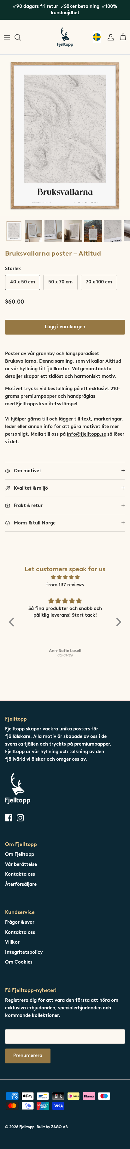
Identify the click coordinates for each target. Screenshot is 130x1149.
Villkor (12, 942)
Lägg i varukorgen (65, 327)
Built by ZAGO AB (52, 1127)
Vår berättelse (21, 864)
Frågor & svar (19, 922)
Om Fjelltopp (19, 854)
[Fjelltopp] (65, 37)
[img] (65, 577)
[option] (65, 135)
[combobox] (97, 37)
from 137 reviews (65, 585)
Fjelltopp (26, 1127)
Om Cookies (18, 962)
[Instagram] (20, 817)
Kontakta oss (20, 874)
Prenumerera (27, 1056)
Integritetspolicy (24, 952)
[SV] (97, 37)
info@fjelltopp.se (86, 434)
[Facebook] (8, 817)
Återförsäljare (21, 884)
